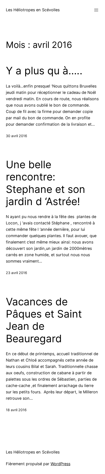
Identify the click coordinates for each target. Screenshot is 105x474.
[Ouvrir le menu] (96, 10)
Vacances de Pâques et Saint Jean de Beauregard (44, 320)
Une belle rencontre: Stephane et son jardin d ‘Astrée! (45, 183)
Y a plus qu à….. (44, 71)
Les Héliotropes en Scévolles (33, 9)
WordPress (60, 463)
